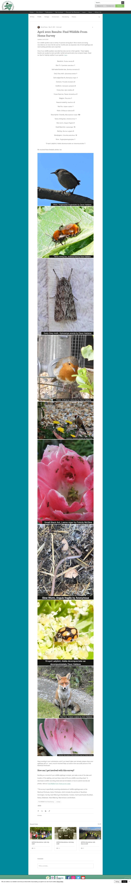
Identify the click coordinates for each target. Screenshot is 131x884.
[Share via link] (49, 811)
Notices (74, 17)
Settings (117, 881)
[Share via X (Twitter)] (42, 811)
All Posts (32, 17)
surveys (58, 801)
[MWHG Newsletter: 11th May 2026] (65, 833)
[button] (100, 5)
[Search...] (122, 2)
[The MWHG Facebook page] (68, 878)
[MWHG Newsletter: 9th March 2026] (90, 833)
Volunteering (65, 17)
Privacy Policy (60, 881)
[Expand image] (65, 179)
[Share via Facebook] (38, 811)
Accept (124, 881)
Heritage (46, 17)
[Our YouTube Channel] (83, 878)
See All (99, 824)
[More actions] (93, 27)
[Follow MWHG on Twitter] (78, 878)
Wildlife (39, 17)
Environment (55, 17)
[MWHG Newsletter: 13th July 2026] (41, 833)
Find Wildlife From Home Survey (46, 801)
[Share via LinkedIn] (45, 811)
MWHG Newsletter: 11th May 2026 (65, 843)
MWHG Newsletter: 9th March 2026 (88, 843)
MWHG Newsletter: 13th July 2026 (40, 843)
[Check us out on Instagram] (73, 878)
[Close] (129, 881)
